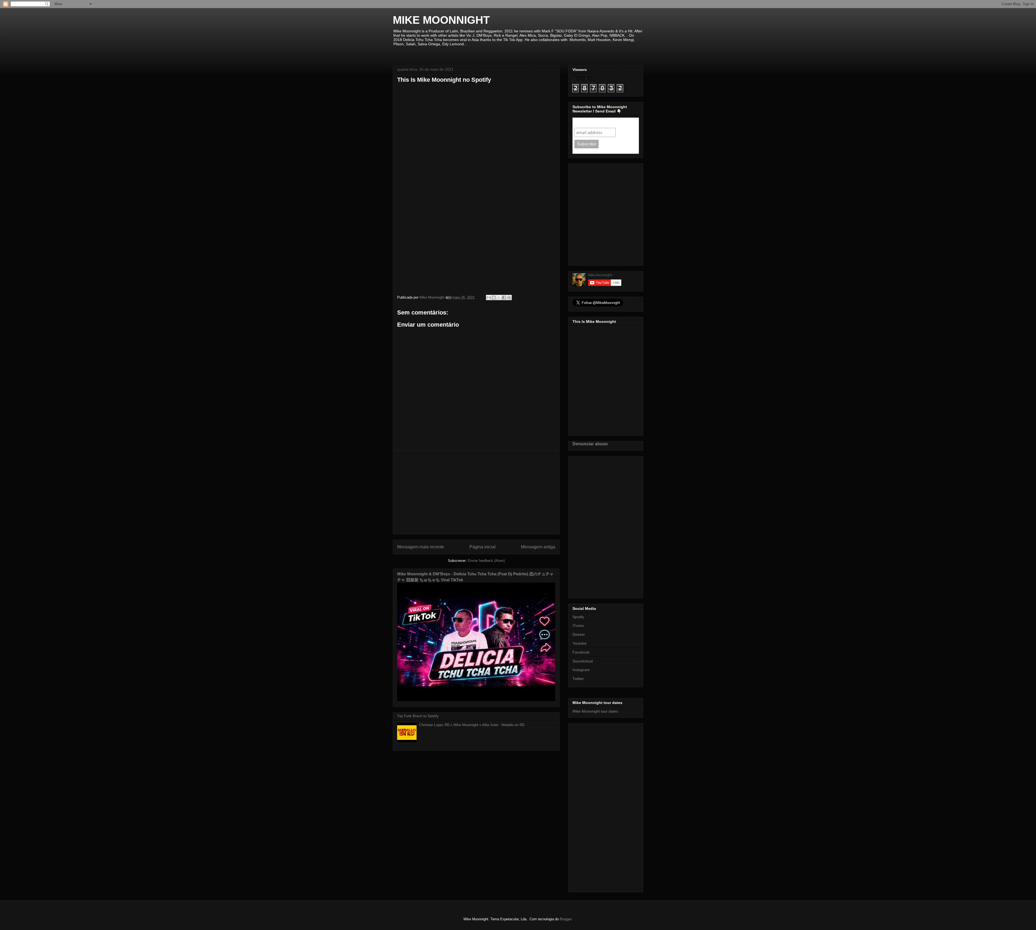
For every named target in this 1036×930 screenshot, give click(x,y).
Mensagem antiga (538, 547)
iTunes (578, 625)
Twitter (578, 678)
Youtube (579, 643)
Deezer (578, 634)
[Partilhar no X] (499, 297)
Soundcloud (582, 661)
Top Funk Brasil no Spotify (418, 716)
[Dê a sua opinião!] (493, 297)
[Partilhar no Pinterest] (509, 297)
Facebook (580, 652)
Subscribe (584, 122)
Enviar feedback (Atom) (486, 561)
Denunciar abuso (590, 443)
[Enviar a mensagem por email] (488, 297)
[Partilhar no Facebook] (504, 297)
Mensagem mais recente (420, 547)
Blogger (565, 919)
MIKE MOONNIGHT (441, 20)
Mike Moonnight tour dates (595, 711)
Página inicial (482, 547)
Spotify (578, 617)
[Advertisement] (476, 492)
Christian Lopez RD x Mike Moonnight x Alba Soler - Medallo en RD (471, 725)
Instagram (581, 670)
